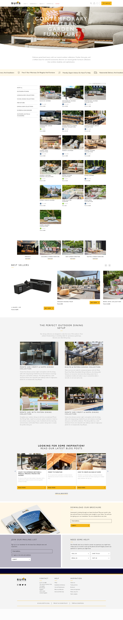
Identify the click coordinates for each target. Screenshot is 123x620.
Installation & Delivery (60, 585)
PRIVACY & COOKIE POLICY (61, 603)
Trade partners (74, 585)
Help (57, 578)
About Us (72, 582)
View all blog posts (61, 493)
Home (18, 10)
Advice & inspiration (75, 589)
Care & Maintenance (59, 587)
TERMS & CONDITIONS (78, 603)
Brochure (72, 587)
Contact (44, 578)
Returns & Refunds (59, 589)
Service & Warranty (59, 591)
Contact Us (50, 3)
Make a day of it (74, 591)
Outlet (57, 3)
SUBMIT (74, 525)
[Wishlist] (97, 3)
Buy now (48, 308)
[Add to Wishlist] (59, 87)
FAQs (56, 582)
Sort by (91, 83)
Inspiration (76, 578)
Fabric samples (73, 594)
